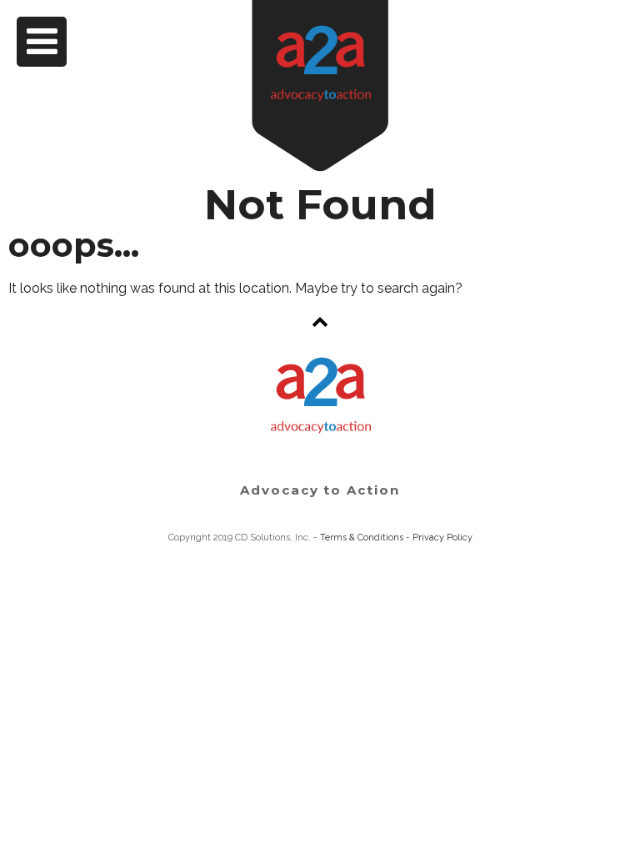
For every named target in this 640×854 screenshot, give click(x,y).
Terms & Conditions (361, 537)
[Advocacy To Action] (320, 86)
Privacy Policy (442, 537)
